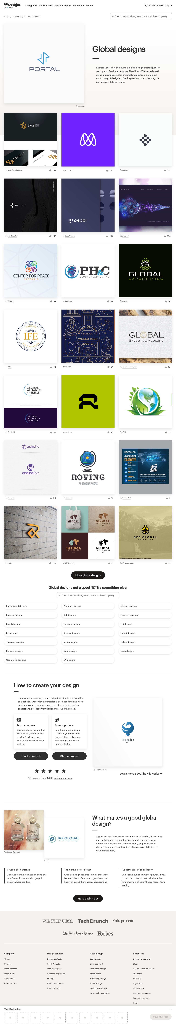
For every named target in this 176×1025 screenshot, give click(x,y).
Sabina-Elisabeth (13, 852)
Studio (89, 5)
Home (7, 16)
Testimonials (10, 978)
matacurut (69, 170)
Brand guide (95, 973)
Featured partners (141, 998)
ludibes (81, 106)
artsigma (68, 432)
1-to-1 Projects (53, 964)
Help (135, 1003)
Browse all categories (100, 993)
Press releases (10, 968)
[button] (170, 1009)
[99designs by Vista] (12, 5)
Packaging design (98, 978)
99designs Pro (53, 988)
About (6, 959)
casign (124, 301)
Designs (28, 16)
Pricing (50, 978)
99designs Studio (55, 983)
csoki (10, 563)
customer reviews (63, 778)
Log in (168, 5)
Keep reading (23, 881)
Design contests (54, 959)
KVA (9, 366)
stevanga (11, 497)
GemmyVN (126, 497)
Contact (7, 964)
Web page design (98, 968)
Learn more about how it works (139, 773)
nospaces (68, 497)
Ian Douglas (12, 235)
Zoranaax (69, 301)
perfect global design (107, 81)
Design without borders (143, 968)
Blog (135, 964)
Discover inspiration (56, 973)
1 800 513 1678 (155, 5)
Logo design (95, 959)
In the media (10, 973)
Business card (96, 964)
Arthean (125, 235)
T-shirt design (96, 983)
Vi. (48, 860)
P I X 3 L (11, 432)
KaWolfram (69, 563)
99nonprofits (10, 983)
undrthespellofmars (15, 170)
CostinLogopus (128, 563)
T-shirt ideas (138, 988)
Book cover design (98, 988)
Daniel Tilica (101, 769)
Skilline (68, 366)
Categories (31, 5)
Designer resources (142, 993)
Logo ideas (138, 983)
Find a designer (63, 5)
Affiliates (137, 978)
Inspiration (78, 5)
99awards (137, 973)
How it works (46, 5)
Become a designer (142, 959)
